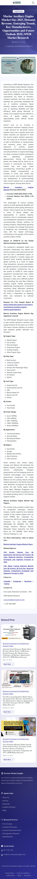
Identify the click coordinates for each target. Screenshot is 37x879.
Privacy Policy (9, 873)
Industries (5, 804)
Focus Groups (6, 824)
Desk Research (7, 837)
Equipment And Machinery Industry (20, 46)
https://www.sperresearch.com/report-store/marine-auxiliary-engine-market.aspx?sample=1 (18, 307)
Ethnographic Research (10, 833)
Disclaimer (27, 875)
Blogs (3, 810)
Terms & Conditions (23, 873)
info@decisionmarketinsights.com (14, 854)
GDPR (19, 875)
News (11, 646)
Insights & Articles (8, 807)
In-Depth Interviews (9, 827)
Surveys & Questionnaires (11, 830)
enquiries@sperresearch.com (14, 600)
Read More (7, 664)
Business (6, 643)
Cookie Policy (10, 875)
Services (4, 801)
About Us (5, 797)
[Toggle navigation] (33, 3)
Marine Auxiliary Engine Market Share (18, 544)
